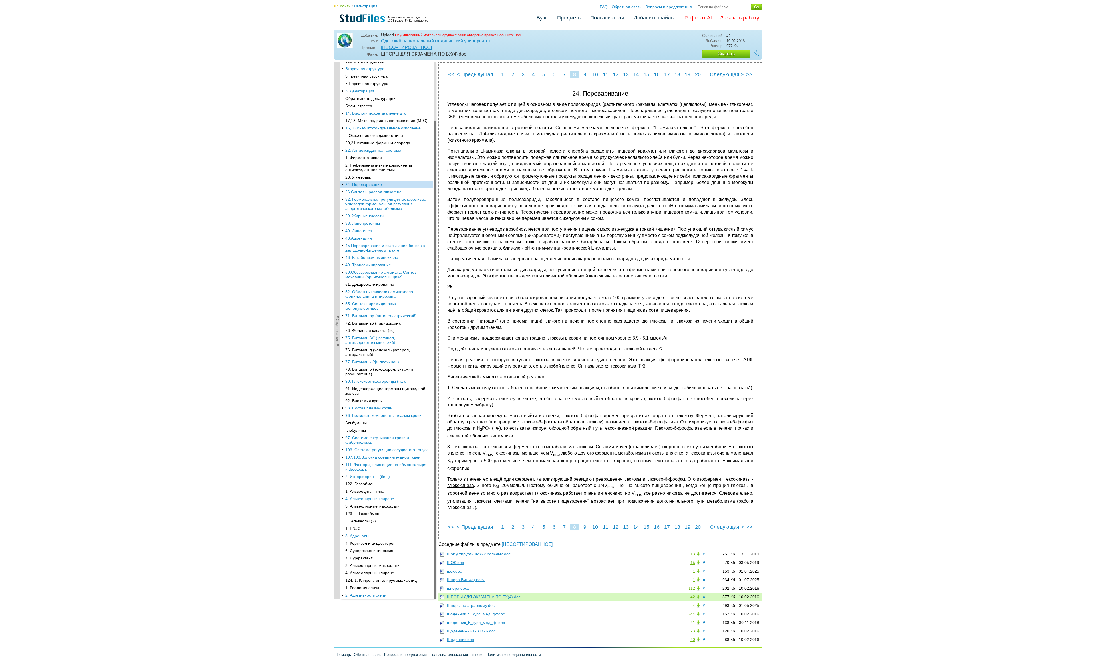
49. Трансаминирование (368, 265)
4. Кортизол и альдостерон (370, 543)
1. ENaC (352, 528)
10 (595, 74)
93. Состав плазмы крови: (369, 408)
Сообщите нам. (509, 35)
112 (691, 588)
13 (626, 74)
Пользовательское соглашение (456, 654)
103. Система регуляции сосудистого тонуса (387, 449)
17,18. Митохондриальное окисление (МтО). (387, 120)
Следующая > (727, 74)
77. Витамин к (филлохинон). (372, 362)
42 (692, 597)
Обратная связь (626, 7)
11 (605, 74)
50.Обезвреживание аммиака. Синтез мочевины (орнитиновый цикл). (380, 274)
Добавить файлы (654, 18)
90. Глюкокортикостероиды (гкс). (375, 381)
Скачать (726, 53)
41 (692, 622)
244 (691, 614)
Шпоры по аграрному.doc (471, 605)
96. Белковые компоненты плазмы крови (383, 415)
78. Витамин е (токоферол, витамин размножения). (379, 371)
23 (692, 631)
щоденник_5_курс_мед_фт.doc (476, 614)
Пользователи (607, 18)
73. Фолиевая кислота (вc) (370, 330)
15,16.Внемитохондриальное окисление (383, 128)
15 (646, 74)
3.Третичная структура (366, 76)
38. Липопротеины (362, 223)
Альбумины (356, 423)
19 (687, 74)
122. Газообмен (360, 484)
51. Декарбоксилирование (369, 284)
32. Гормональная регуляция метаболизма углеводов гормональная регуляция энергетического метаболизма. (385, 204)
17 (667, 74)
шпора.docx (458, 588)
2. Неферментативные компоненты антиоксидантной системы (378, 167)
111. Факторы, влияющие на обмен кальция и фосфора (386, 466)
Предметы (569, 18)
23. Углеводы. (358, 177)
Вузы (543, 18)
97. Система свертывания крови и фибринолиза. (377, 440)
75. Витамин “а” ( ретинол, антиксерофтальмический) (370, 340)
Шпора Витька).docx (466, 579)
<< (451, 74)
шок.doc (454, 571)
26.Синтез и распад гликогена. (374, 192)
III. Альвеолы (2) (360, 521)
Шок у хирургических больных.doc (479, 554)
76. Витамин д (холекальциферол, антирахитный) (377, 352)
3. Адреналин (358, 536)
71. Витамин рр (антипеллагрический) (381, 315)
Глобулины (355, 430)
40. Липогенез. (359, 230)
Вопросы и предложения (668, 7)
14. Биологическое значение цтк (375, 113)
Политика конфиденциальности (513, 654)
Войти (345, 6)
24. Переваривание (363, 184)
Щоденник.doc (460, 639)
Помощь (344, 654)
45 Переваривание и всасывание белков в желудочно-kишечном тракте (385, 247)
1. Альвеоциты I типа (364, 491)
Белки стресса (358, 106)
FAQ (604, 7)
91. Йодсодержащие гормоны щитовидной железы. (385, 391)
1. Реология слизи (362, 587)
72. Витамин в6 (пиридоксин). (373, 323)
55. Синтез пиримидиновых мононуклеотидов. (371, 306)
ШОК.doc (455, 562)
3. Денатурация (359, 91)
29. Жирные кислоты (364, 216)
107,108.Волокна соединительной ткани (382, 457)
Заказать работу (739, 18)
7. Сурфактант (358, 558)
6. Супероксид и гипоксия (369, 550)
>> (749, 74)
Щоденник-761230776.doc (471, 631)
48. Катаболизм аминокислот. (372, 257)
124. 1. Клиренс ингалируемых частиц (381, 580)
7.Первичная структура (366, 83)
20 (698, 74)
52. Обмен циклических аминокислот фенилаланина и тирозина (380, 294)
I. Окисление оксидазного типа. (374, 135)
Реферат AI (698, 18)
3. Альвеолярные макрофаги (372, 506)
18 (677, 74)
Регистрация (366, 6)
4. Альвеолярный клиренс (369, 498)
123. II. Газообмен (362, 513)
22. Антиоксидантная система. (373, 150)
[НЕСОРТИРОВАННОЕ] (406, 47)
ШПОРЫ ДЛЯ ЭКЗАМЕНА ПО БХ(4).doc (484, 597)
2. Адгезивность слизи (365, 595)
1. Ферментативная (363, 157)
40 (692, 639)
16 (657, 74)
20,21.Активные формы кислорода (377, 143)
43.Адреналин (358, 238)
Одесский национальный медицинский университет (435, 40)
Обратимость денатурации (370, 98)
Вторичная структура (364, 68)
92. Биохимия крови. (364, 400)
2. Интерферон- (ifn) (367, 476)
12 (615, 74)
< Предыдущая (475, 74)
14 (636, 74)
